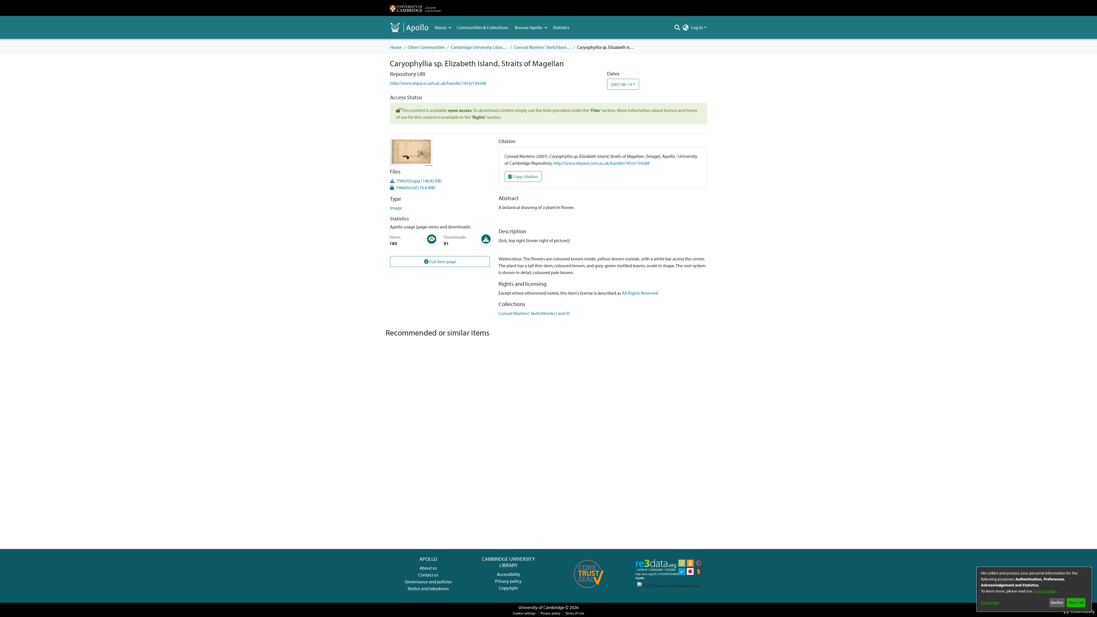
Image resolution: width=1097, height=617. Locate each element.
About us (428, 568)
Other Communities (426, 47)
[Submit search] (677, 27)
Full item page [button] (442, 261)
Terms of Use (574, 613)
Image (396, 208)
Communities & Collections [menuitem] (482, 27)
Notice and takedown (428, 588)
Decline (1057, 602)
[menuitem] (442, 27)
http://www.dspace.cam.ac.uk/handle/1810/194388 (438, 83)
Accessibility (508, 574)
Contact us (428, 575)
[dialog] (1034, 589)
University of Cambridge (541, 607)
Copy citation (525, 176)
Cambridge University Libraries (479, 47)
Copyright (508, 588)
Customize (990, 602)
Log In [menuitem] (697, 27)
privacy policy (1044, 591)
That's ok (1076, 602)
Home (396, 47)
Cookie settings (524, 613)
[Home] (415, 8)
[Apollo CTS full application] (588, 590)
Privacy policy (508, 581)
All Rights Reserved (640, 293)
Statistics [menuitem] (561, 27)
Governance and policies (428, 581)
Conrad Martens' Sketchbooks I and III (542, 47)
